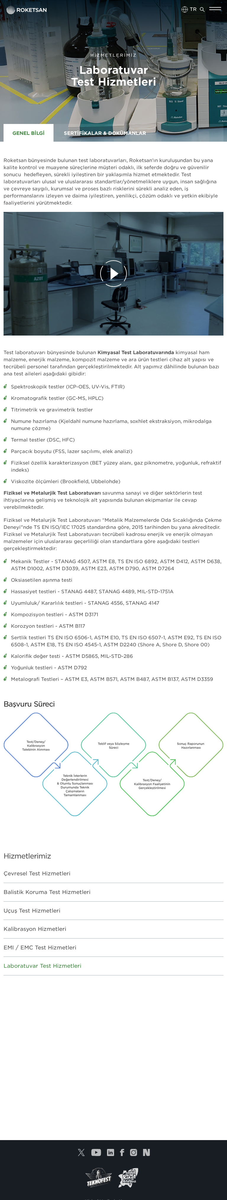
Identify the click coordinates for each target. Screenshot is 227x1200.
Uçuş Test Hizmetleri (32, 910)
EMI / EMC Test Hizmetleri (40, 947)
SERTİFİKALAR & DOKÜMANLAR (105, 133)
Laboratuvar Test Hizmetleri (42, 965)
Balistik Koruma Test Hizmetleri (47, 892)
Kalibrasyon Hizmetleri (35, 929)
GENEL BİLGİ (28, 133)
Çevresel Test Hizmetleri (37, 873)
